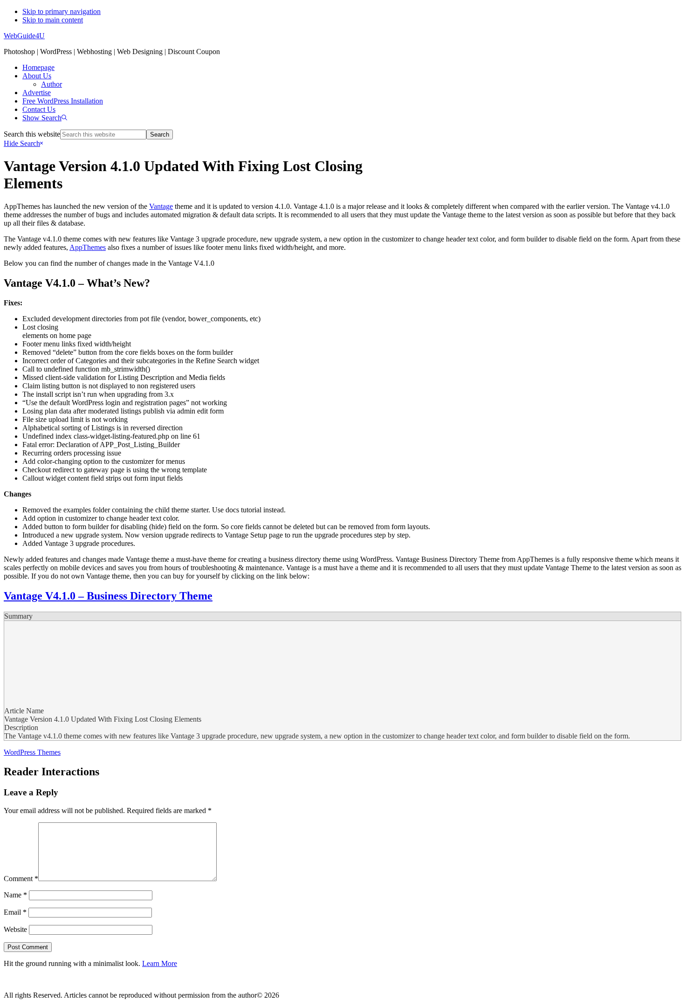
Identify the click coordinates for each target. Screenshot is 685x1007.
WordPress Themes (32, 752)
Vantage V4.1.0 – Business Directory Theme (108, 596)
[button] (44, 118)
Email (15, 912)
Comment (21, 879)
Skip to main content (52, 20)
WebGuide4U (24, 36)
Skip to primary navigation (61, 11)
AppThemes (87, 247)
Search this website (32, 134)
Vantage (161, 206)
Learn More (159, 963)
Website (15, 929)
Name (15, 895)
